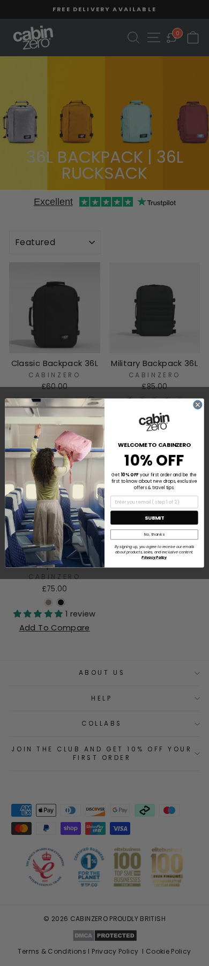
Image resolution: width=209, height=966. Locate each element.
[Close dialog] (197, 404)
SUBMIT (154, 517)
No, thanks (154, 534)
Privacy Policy (154, 557)
